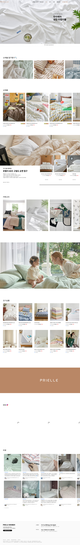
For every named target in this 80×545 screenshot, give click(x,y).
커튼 (54, 1)
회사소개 (4, 539)
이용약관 (8, 539)
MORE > (60, 22)
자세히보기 (13, 528)
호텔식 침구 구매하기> (6, 182)
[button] (4, 69)
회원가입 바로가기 (7, 530)
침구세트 (41, 1)
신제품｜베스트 (35, 1)
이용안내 (19, 539)
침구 (50, 1)
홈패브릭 (58, 1)
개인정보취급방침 (13, 539)
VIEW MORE (46, 179)
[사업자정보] (25, 542)
